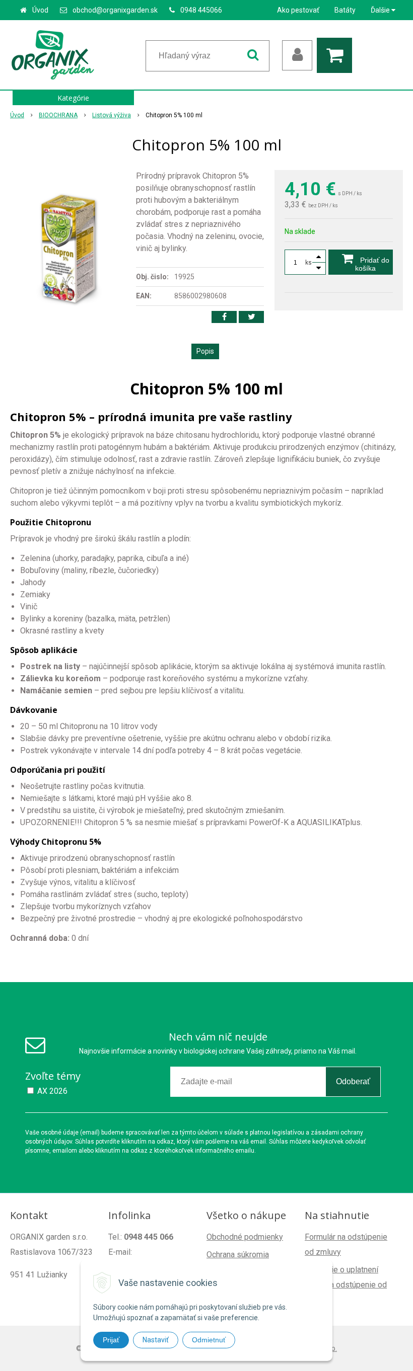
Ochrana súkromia (237, 1254)
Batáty (345, 10)
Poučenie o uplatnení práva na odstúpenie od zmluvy (346, 1285)
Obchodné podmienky (244, 1237)
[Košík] (337, 55)
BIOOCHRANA (58, 115)
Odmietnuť (209, 1340)
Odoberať (353, 1081)
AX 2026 (52, 1091)
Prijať (111, 1340)
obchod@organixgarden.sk (115, 10)
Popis (205, 351)
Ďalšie (381, 10)
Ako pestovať (298, 10)
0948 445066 (201, 10)
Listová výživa (111, 115)
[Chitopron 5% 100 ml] (69, 245)
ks (308, 262)
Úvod (40, 10)
